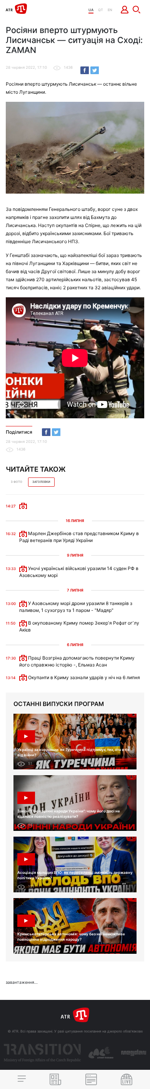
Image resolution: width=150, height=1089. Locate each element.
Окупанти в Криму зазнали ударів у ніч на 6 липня (83, 677)
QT (100, 10)
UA (90, 10)
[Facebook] (84, 70)
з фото (16, 482)
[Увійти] (125, 9)
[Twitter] (94, 70)
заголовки (41, 482)
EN (110, 10)
